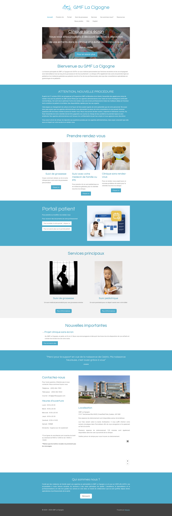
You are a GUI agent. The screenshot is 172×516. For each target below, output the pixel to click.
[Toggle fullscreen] (127, 441)
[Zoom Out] (127, 463)
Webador (127, 510)
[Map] (104, 452)
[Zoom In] (127, 461)
